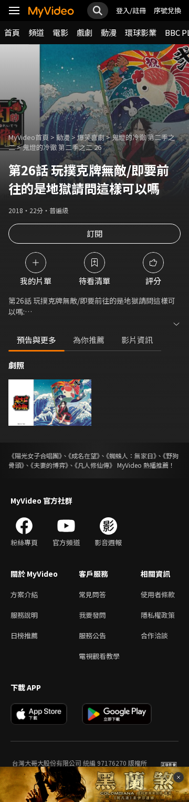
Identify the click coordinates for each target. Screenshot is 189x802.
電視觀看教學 (99, 656)
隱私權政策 (158, 615)
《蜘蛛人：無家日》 (131, 455)
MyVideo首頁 (28, 137)
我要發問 (92, 615)
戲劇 (84, 32)
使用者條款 (158, 594)
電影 (60, 32)
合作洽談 (154, 635)
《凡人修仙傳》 (95, 464)
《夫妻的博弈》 (49, 464)
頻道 (36, 32)
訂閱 (94, 233)
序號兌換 (167, 10)
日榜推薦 (24, 635)
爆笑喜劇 (90, 137)
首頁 (12, 32)
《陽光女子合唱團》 (35, 455)
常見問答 (92, 594)
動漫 (109, 32)
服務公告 (92, 635)
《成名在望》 (84, 455)
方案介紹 (24, 594)
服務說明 (24, 615)
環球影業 (140, 32)
